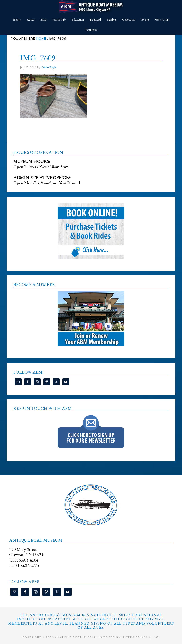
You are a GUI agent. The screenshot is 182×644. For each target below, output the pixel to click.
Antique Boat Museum (91, 6)
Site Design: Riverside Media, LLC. (130, 637)
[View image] (53, 116)
